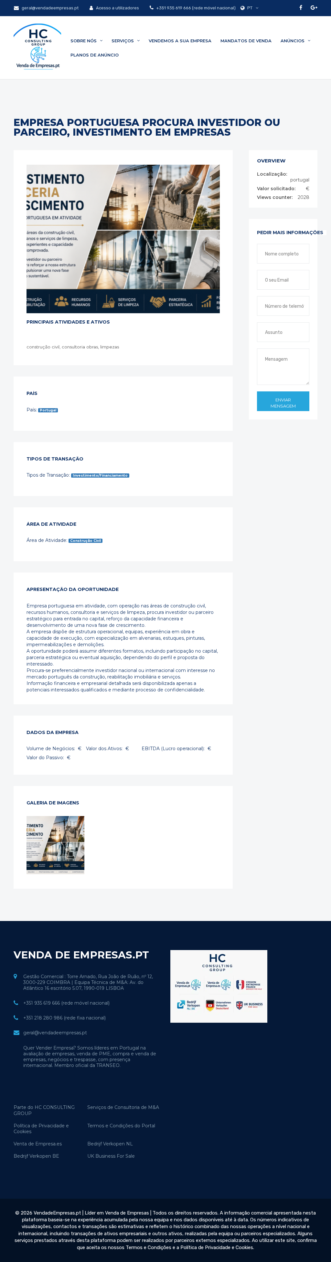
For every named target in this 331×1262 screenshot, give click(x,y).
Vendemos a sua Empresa (180, 40)
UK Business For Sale (111, 1156)
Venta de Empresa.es (38, 1144)
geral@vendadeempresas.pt (50, 7)
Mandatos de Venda (246, 40)
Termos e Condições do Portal (121, 1126)
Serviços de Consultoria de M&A (123, 1107)
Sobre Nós (84, 40)
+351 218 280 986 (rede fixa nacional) (64, 1018)
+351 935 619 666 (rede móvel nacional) (195, 7)
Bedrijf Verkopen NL (110, 1144)
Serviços (123, 40)
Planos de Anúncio (94, 54)
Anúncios (293, 40)
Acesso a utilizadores (117, 7)
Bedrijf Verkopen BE (36, 1156)
